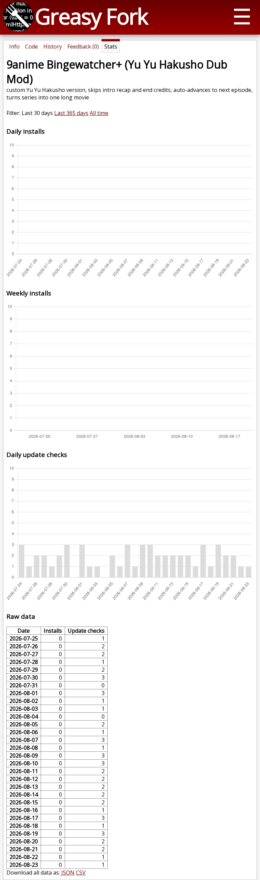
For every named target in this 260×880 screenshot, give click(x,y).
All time (99, 113)
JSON (67, 872)
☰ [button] (242, 16)
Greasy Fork (91, 16)
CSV (81, 872)
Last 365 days (71, 113)
